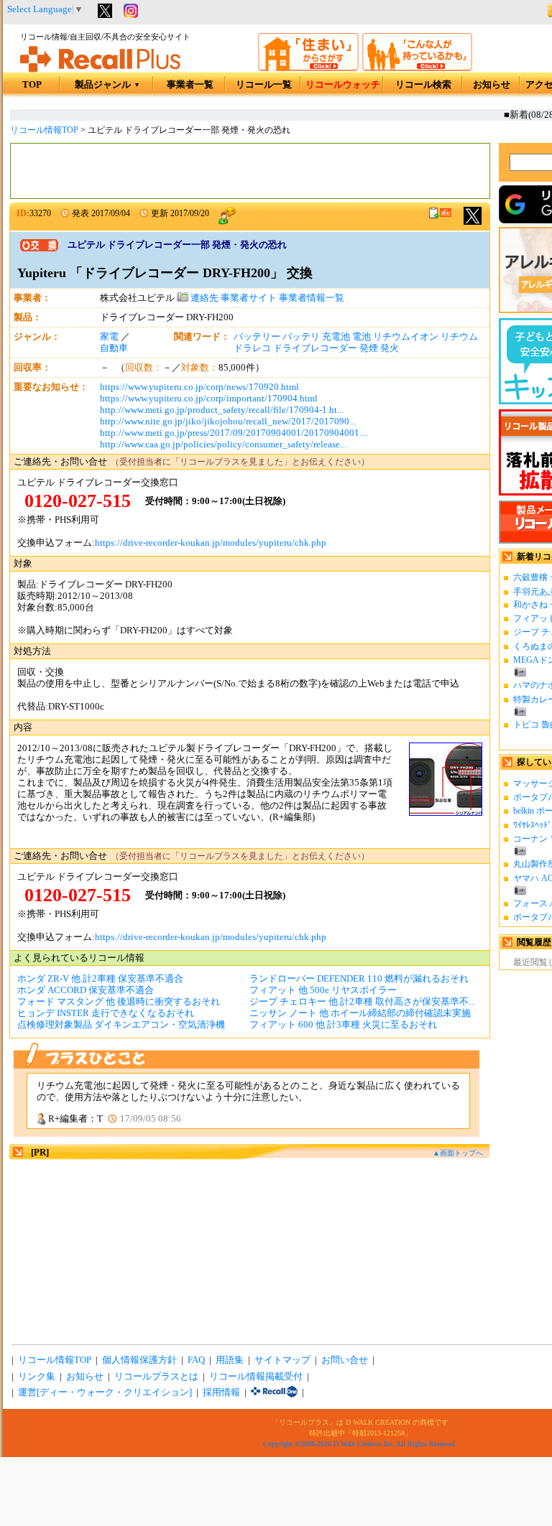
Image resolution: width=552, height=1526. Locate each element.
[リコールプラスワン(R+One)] (274, 1392)
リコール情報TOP (44, 130)
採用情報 (221, 1392)
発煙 (368, 348)
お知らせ (491, 85)
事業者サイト (249, 298)
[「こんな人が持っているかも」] (417, 68)
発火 (389, 348)
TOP (32, 85)
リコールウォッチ (342, 85)
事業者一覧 (190, 85)
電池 (361, 337)
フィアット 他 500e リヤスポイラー (323, 990)
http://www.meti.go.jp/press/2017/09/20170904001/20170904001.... (234, 433)
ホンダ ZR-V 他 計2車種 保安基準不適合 (100, 979)
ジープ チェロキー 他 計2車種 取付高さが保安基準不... (362, 1002)
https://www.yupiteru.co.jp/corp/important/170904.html (209, 399)
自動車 (114, 348)
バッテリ (301, 337)
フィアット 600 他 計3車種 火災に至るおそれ (343, 1025)
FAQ (196, 1360)
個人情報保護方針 (139, 1360)
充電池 (336, 337)
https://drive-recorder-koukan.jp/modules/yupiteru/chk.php (210, 543)
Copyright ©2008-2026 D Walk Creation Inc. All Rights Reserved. (360, 1444)
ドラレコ (252, 348)
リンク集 (36, 1377)
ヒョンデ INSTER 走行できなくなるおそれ (105, 1013)
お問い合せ (344, 1360)
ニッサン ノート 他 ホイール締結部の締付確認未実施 (360, 1013)
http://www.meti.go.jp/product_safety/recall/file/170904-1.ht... (222, 410)
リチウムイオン (405, 337)
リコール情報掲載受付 (256, 1377)
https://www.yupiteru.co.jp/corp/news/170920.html (199, 387)
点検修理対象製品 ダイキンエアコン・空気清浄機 (121, 1025)
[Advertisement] (250, 170)
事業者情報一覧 (311, 298)
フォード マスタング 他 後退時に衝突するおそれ (118, 1002)
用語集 (230, 1360)
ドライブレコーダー (315, 348)
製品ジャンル (107, 85)
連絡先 (203, 298)
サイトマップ (282, 1360)
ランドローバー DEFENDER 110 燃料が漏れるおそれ (359, 979)
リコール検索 (423, 85)
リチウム (459, 337)
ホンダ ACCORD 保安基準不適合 (85, 990)
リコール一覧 (264, 85)
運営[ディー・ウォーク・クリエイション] (105, 1392)
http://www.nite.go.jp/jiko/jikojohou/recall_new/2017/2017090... (228, 422)
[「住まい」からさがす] (308, 68)
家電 (109, 337)
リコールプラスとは (156, 1377)
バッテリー (257, 337)
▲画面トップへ (458, 1153)
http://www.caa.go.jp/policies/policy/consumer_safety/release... (223, 444)
